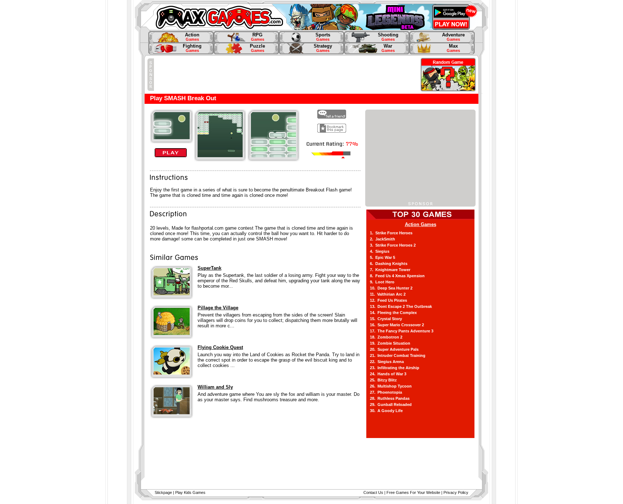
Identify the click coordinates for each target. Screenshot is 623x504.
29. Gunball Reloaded (391, 404)
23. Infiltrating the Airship (394, 368)
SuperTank (209, 268)
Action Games (420, 224)
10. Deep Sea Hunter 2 (391, 288)
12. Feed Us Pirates (388, 300)
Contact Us (373, 492)
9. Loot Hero (382, 282)
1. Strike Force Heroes (391, 233)
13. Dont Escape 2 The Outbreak (401, 306)
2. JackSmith (382, 239)
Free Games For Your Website (413, 492)
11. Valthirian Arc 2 (388, 294)
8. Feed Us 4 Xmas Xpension (397, 276)
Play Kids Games (190, 492)
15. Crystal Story (386, 319)
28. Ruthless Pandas (390, 398)
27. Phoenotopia (386, 392)
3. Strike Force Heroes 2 (393, 245)
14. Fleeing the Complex (393, 312)
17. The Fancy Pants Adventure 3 (401, 331)
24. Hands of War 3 (388, 374)
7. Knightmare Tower (390, 270)
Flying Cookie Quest (220, 347)
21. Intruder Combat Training (397, 355)
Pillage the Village (218, 307)
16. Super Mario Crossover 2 (397, 325)
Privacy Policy (455, 492)
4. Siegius (379, 251)
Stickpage (163, 492)
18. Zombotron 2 (386, 337)
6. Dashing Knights (388, 263)
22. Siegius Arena (387, 361)
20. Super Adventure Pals (394, 349)
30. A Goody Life (386, 410)
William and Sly (215, 387)
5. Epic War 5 (382, 257)
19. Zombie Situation (390, 343)
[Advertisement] (285, 74)
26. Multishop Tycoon (391, 386)
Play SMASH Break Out (183, 98)
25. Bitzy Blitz (383, 380)
